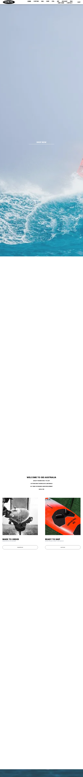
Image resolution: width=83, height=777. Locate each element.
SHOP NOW (63, 547)
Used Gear (61, 3)
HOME (29, 1)
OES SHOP (64, 1)
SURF (47, 1)
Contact (69, 3)
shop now (41, 142)
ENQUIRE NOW (20, 547)
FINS (71, 1)
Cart (78, 2)
